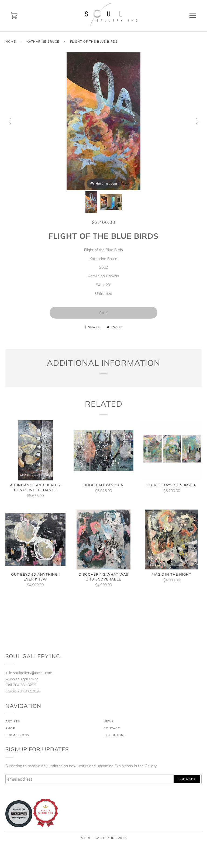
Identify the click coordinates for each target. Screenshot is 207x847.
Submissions (17, 735)
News (109, 721)
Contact (112, 728)
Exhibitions (115, 735)
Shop (10, 728)
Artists (12, 721)
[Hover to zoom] (103, 120)
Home (10, 41)
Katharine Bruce (43, 41)
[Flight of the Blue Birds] (91, 202)
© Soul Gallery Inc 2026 (104, 838)
